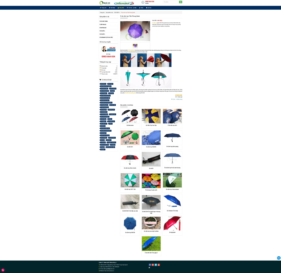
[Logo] (117, 2)
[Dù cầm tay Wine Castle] (130, 159)
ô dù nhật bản (104, 112)
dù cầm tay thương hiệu (106, 130)
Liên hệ (149, 7)
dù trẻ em (109, 140)
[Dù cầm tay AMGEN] (151, 137)
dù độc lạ (103, 126)
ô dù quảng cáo (131, 50)
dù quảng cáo (111, 121)
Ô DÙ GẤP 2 (102, 31)
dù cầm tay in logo (105, 100)
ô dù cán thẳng (104, 114)
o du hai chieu (112, 137)
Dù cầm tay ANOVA (130, 232)
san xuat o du (104, 123)
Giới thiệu (112, 7)
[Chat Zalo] (279, 258)
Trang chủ (103, 7)
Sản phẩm (121, 7)
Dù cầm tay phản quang (172, 146)
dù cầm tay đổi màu (105, 128)
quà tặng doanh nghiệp (106, 86)
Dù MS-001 (130, 147)
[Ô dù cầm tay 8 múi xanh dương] (172, 158)
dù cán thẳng (103, 137)
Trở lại (173, 99)
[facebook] (150, 265)
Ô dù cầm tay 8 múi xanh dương (172, 167)
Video (141, 7)
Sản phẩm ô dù (109, 12)
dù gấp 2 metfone (111, 142)
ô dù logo (103, 142)
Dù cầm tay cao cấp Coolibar (151, 231)
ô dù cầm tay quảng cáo (130, 92)
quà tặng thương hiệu (105, 95)
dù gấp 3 (103, 149)
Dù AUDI (151, 168)
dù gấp (112, 90)
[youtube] (159, 265)
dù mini (102, 140)
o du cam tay (113, 88)
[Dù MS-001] (130, 137)
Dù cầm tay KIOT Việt (130, 189)
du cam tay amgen (105, 116)
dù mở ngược (103, 93)
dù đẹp (109, 119)
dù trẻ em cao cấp (110, 147)
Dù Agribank (172, 232)
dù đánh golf (111, 109)
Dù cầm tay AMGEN (151, 147)
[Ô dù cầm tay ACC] (172, 116)
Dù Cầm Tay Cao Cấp (151, 125)
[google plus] (153, 265)
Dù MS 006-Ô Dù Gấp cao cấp (130, 211)
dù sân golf (103, 133)
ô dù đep (111, 93)
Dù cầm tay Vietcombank (172, 189)
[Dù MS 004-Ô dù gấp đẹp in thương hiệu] (151, 202)
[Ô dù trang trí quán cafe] (151, 180)
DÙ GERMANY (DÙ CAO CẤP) (106, 37)
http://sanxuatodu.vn (109, 270)
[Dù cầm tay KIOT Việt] (130, 180)
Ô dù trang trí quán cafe (151, 190)
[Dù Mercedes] (130, 116)
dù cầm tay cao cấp (105, 97)
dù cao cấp (112, 104)
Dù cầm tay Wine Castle (130, 168)
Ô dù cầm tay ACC (172, 125)
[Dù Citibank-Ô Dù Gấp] (172, 201)
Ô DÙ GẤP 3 (116, 12)
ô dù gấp (113, 144)
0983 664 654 (108, 56)
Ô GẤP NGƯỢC (103, 24)
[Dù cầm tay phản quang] (172, 137)
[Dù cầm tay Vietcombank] (172, 180)
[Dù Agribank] (172, 223)
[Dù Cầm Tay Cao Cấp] (151, 116)
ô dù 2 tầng (103, 119)
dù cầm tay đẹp (104, 88)
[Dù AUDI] (151, 159)
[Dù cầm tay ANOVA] (130, 223)
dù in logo (110, 83)
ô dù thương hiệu (104, 107)
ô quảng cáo (112, 114)
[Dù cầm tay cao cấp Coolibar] (151, 222)
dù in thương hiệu (104, 90)
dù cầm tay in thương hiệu (106, 102)
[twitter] (156, 265)
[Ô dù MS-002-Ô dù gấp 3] (151, 243)
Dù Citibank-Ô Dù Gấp (172, 210)
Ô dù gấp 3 (103, 121)
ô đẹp (110, 123)
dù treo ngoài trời (104, 144)
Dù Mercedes (130, 125)
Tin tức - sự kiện (132, 7)
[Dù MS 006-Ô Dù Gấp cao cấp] (130, 201)
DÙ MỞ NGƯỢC (103, 27)
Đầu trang (179, 99)
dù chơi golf (103, 109)
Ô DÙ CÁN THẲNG (104, 21)
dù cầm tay (103, 83)
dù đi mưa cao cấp (105, 135)
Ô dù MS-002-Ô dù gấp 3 (151, 252)
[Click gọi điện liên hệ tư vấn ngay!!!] (3, 270)
